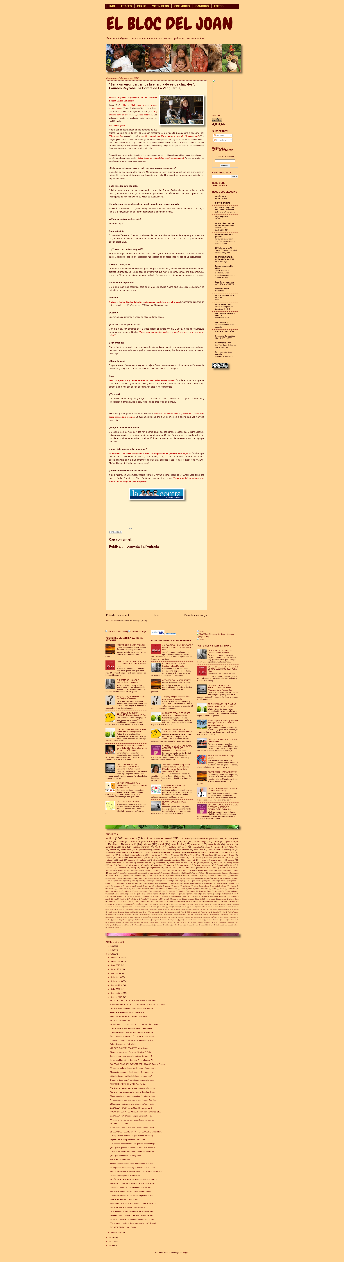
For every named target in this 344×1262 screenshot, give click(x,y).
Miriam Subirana (137, 855)
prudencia (204, 909)
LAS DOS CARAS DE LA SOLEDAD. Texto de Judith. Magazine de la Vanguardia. (128, 766)
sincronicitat (216, 896)
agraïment (109, 855)
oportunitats (184, 865)
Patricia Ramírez (140, 847)
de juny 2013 (116, 981)
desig (120, 878)
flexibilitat (198, 902)
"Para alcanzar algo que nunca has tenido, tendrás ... (132, 1008)
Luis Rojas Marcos (204, 912)
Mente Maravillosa (113, 863)
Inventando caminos (224, 282)
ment (216, 920)
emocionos (129, 878)
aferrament (138, 857)
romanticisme (234, 909)
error (190, 894)
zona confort (167, 881)
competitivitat (220, 883)
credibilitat (108, 917)
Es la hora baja (221, 262)
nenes (118, 922)
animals (166, 899)
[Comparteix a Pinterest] (120, 532)
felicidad (189, 902)
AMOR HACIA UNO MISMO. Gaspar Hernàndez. (130, 1191)
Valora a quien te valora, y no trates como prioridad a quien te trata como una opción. (223, 723)
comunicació (126, 850)
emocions (130, 838)
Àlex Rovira (177, 844)
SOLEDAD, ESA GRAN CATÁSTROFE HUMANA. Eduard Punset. (137, 1064)
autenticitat (218, 878)
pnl (189, 909)
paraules (155, 896)
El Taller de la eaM (223, 248)
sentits (122, 912)
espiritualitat (201, 907)
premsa (172, 841)
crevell (125, 917)
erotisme (172, 917)
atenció (141, 894)
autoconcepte (189, 899)
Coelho (121, 865)
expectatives (178, 902)
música (203, 860)
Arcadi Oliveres (111, 899)
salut (121, 860)
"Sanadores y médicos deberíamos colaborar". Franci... (133, 1223)
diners (183, 889)
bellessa (214, 904)
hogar (132, 920)
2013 (110, 954)
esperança (130, 886)
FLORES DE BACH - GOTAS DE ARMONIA (224, 258)
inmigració (155, 920)
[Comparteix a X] (115, 532)
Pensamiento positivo (225, 336)
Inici (156, 615)
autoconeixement (224, 870)
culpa (236, 870)
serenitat (164, 883)
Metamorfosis (221, 322)
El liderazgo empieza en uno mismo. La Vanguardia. (132, 1104)
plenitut (222, 922)
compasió (118, 907)
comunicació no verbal (179, 863)
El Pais (189, 904)
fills (195, 863)
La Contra (185, 838)
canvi (161, 844)
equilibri (191, 907)
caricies (149, 894)
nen (203, 873)
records (176, 886)
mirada (195, 873)
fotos (211, 894)
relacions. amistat (148, 925)
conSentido (220, 196)
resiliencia (194, 876)
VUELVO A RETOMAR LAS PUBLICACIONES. (173, 787)
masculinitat (174, 870)
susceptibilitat (131, 912)
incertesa (112, 873)
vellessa (233, 886)
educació (196, 847)
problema (196, 909)
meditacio (119, 883)
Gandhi (227, 891)
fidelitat (197, 894)
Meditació (207, 878)
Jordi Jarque (179, 881)
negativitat (111, 904)
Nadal (232, 865)
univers (236, 925)
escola (215, 881)
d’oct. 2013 (116, 965)
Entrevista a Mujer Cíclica (225, 212)
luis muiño (168, 878)
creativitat (166, 852)
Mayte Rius (196, 883)
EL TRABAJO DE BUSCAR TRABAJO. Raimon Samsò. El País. (132, 714)
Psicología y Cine (223, 343)
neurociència (127, 922)
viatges (162, 912)
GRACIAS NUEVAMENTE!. (128, 802)
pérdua (212, 909)
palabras (146, 896)
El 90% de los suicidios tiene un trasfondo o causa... (132, 1164)
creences (195, 844)
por (233, 850)
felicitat (147, 844)
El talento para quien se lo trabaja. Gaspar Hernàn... (132, 1215)
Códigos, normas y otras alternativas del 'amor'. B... (132, 1056)
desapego (111, 878)
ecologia (131, 860)
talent (140, 912)
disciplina (163, 907)
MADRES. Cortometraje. (120, 1160)
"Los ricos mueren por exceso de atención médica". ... (133, 1040)
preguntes (175, 896)
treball (211, 876)
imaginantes (179, 857)
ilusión (218, 902)
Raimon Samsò (123, 870)
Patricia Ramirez (233, 912)
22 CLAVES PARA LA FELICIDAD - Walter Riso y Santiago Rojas (131, 730)
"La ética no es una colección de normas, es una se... (133, 1152)
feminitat (139, 878)
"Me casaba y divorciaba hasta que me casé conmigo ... (134, 1144)
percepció (218, 863)
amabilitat (196, 881)
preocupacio (186, 896)
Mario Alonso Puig (192, 855)
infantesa (157, 870)
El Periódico (220, 865)
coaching (209, 855)
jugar (181, 920)
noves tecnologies (141, 891)
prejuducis (155, 891)
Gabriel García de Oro (206, 870)
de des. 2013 (116, 957)
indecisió (235, 902)
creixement (234, 876)
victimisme (202, 891)
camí (228, 904)
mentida (148, 886)
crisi (124, 847)
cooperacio (232, 883)
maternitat (127, 891)
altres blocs (191, 868)
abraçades (109, 868)
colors (110, 907)
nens (184, 870)
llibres (135, 852)
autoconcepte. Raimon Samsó (151, 914)
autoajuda (177, 868)
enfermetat (190, 860)
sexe (192, 870)
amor (121, 841)
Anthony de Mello (228, 868)
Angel (217, 300)
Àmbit (169, 850)
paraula (200, 922)
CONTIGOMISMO (222, 203)
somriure (182, 891)
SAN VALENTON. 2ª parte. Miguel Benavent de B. (131, 1108)
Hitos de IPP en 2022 (223, 338)
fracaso (225, 917)
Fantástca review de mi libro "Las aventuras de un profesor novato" (225, 241)
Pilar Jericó (159, 847)
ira (165, 870)
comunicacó (139, 907)
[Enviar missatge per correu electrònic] (130, 528)
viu (210, 891)
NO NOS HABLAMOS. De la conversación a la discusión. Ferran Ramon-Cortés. (132, 785)
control (236, 878)
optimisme (155, 868)
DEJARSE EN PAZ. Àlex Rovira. (123, 1227)
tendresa (235, 873)
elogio (197, 889)
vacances (191, 891)
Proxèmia (111, 914)
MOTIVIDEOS (160, 6)
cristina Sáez (234, 899)
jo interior (108, 883)
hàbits (223, 907)
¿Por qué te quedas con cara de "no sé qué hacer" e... (133, 1148)
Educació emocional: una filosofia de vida (224, 224)
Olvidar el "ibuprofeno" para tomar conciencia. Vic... (132, 1080)
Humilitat (123, 899)
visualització (109, 889)
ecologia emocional (172, 860)
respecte (131, 873)
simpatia (189, 925)
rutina (196, 896)
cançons (152, 876)
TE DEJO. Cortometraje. (120, 1020)
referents (137, 925)
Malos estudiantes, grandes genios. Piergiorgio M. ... (132, 1096)
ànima (117, 927)
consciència (123, 852)
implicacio (157, 878)
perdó (167, 909)
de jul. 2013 (116, 977)
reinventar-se (154, 855)
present (192, 852)
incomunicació (173, 876)
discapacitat (122, 902)
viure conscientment (159, 838)
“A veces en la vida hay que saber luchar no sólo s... (132, 1120)
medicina (122, 896)
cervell (184, 847)
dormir (177, 907)
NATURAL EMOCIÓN (224, 332)
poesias (230, 922)
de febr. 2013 (117, 997)
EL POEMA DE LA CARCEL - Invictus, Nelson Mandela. (129, 681)
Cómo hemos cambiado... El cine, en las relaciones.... (133, 1036)
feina (219, 917)
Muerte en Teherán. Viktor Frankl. (124, 1199)
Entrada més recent (117, 615)
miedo (223, 920)
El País (228, 838)
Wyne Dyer (198, 904)
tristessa (141, 873)
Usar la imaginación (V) (224, 356)
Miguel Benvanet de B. (158, 889)
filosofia (148, 878)
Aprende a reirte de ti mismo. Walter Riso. (128, 1012)
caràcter (205, 914)
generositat (209, 902)
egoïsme (177, 873)
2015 (110, 946)
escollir (205, 889)
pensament (157, 850)
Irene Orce (198, 850)
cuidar (138, 917)
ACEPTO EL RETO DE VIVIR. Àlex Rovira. (128, 1084)
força (204, 894)
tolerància (228, 925)
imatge (226, 902)
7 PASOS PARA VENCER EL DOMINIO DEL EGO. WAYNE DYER (137, 1004)
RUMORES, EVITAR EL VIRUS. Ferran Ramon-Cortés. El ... (135, 1112)
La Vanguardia (154, 841)
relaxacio (162, 904)
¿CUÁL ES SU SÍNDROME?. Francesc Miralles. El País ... (134, 1180)
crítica (110, 881)
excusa (168, 902)
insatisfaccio (232, 907)
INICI (112, 6)
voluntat (182, 904)
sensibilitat (205, 896)
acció (188, 881)
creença (117, 917)
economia (140, 902)
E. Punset (194, 857)
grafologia (124, 920)
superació (109, 852)
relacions (135, 841)
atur (166, 868)
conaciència (224, 914)
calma (222, 904)
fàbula (107, 920)
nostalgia (136, 922)
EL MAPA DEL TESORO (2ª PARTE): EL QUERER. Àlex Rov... (136, 1132)
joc (235, 894)
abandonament (155, 899)
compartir (206, 881)
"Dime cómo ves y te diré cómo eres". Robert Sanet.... (133, 1128)
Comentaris (221, 140)
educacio (150, 902)
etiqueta (205, 917)
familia (147, 870)
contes (108, 841)
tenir (146, 912)
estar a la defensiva (193, 917)
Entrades (220, 135)
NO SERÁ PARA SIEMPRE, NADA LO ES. (127, 1207)
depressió (118, 881)
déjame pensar (222, 216)
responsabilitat (222, 909)
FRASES (126, 6)
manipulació (120, 909)
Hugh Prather (142, 850)
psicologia (178, 878)
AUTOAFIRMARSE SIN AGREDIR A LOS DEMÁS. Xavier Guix (136, 1172)
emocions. (163, 917)
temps (151, 857)
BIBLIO (141, 6)
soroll (196, 925)
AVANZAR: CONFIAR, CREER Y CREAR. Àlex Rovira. (133, 1184)
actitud (109, 838)
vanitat (110, 927)
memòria (209, 920)
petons (215, 922)
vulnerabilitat (175, 883)
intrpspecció (109, 909)
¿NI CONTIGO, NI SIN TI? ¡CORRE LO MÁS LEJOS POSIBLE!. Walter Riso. (132, 663)
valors (111, 876)
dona (170, 907)
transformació (214, 852)
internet (141, 881)
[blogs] (200, 639)
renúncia (159, 925)
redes (122, 873)
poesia (167, 886)
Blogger (186, 1253)
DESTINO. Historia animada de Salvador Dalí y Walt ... (133, 1219)
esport (139, 886)
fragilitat (233, 917)
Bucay (121, 855)
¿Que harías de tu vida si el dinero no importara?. (131, 1076)
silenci (182, 925)
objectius (205, 863)
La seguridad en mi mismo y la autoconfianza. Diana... (133, 1168)
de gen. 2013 (117, 1232)
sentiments (154, 883)
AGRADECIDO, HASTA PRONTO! (131, 645)
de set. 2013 (116, 969)
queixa (187, 878)
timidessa (219, 925)
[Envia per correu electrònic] (110, 532)
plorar (183, 909)
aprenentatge (140, 876)
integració (173, 920)
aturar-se (170, 865)
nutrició (171, 922)
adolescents (134, 865)
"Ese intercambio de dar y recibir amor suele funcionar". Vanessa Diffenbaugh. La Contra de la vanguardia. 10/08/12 (176, 768)
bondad (200, 899)
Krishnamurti (191, 912)
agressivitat (208, 883)
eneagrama (118, 886)
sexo (164, 891)
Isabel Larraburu (144, 863)
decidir (107, 886)
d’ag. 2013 (115, 973)
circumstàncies (153, 873)
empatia (122, 868)
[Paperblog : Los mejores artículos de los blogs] (158, 634)
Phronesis (208, 857)
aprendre (127, 876)
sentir (148, 881)
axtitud (189, 914)
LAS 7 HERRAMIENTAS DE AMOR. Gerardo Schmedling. (223, 789)
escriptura (181, 917)
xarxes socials (123, 889)
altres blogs (200, 841)
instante (164, 920)
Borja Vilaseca (183, 850)
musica (128, 883)
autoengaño (164, 857)
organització (129, 904)
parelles (207, 922)
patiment (144, 860)
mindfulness (232, 920)
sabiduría (168, 925)
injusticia (146, 920)
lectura (188, 920)
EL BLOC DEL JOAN (169, 23)
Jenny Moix (229, 852)
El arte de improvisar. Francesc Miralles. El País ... (131, 1052)
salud (175, 925)
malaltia (108, 857)
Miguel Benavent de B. (214, 847)
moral (136, 909)
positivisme (121, 925)
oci (178, 922)
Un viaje (218, 219)
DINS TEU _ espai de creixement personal (224, 208)
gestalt (214, 889)
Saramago (120, 914)
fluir (133, 881)
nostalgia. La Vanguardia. (150, 922)
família (213, 917)
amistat (113, 850)
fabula (127, 881)
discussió (204, 868)
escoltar (161, 876)
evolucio (159, 902)
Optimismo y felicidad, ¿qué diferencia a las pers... (131, 1187)
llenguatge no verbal (113, 891)
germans (115, 920)
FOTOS (218, 6)
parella (230, 844)
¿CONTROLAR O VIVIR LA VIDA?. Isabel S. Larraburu (133, 1000)
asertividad (160, 863)
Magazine (158, 865)
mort (130, 896)
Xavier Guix (180, 852)
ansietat (132, 894)
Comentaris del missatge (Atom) (133, 621)
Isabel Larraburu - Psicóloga (223, 290)
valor (226, 896)
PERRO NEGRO (221, 198)
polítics (139, 904)
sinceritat (156, 881)
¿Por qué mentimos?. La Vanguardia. (126, 1156)
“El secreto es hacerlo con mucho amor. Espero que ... (133, 1068)
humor (222, 889)
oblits (120, 904)
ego (232, 855)
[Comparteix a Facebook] (118, 532)
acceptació (130, 844)
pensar (160, 909)
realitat (144, 883)
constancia (222, 899)
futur (217, 894)
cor (147, 907)
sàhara (223, 886)
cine (185, 841)
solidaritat (173, 847)
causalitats (159, 894)
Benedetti (218, 891)
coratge (233, 914)
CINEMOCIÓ (182, 6)
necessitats (109, 922)
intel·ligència (226, 894)
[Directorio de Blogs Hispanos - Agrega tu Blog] (218, 637)
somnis (231, 860)
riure (204, 876)
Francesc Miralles (150, 852)
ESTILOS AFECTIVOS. (120, 1124)
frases (216, 841)
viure (119, 876)
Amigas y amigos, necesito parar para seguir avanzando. (130, 698)
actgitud (128, 914)
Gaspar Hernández (226, 857)
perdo (185, 876)
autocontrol (167, 914)
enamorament (217, 860)
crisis (131, 917)
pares (215, 868)
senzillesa (205, 886)
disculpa (154, 917)
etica (216, 907)
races (129, 925)
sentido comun (112, 912)
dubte (131, 902)
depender (173, 889)
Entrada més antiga (195, 615)
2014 (110, 950)
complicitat (214, 914)
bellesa (207, 904)
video (114, 844)
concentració (210, 899)
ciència (156, 860)
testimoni (210, 925)
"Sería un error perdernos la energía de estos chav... (132, 1092)
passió (136, 883)
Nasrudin (216, 912)
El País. (181, 912)
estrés (146, 865)
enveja (182, 894)
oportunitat (144, 909)
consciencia (214, 844)
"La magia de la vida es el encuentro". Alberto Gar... (132, 1028)
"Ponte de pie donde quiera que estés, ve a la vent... (132, 1088)
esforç (133, 868)
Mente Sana (133, 899)
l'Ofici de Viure (110, 896)
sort (174, 904)
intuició (144, 868)
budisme (197, 914)
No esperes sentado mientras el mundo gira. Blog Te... (133, 1100)
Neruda (144, 899)
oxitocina (192, 922)
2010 (110, 1245)
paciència (158, 886)
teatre (203, 925)
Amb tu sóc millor (222, 318)
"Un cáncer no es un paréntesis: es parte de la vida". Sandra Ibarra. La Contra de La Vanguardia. (132, 748)
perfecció (165, 896)
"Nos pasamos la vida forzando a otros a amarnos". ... (133, 1211)
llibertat (187, 873)
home (139, 920)
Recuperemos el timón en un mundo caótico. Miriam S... (134, 1203)
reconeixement (150, 904)
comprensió (128, 907)
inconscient (232, 889)
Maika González (121, 894)
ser (169, 904)
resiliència (186, 886)
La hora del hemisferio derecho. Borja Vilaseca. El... (132, 1060)
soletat (129, 863)
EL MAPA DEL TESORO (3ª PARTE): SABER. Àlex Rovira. (134, 1024)
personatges (232, 841)
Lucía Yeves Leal (223, 304)
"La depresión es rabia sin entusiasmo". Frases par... (132, 1032)
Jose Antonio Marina (139, 889)
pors (111, 865)
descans (154, 907)
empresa (174, 894)
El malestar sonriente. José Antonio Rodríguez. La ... (132, 1072)
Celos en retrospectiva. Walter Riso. (125, 1176)
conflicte (228, 878)
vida (202, 852)
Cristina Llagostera (202, 865)
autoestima (111, 847)
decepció (146, 917)
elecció (184, 907)
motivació (109, 860)
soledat (215, 886)
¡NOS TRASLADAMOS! (224, 284)
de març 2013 (117, 993)
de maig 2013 (117, 985)
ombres (183, 922)
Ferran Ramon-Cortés (217, 850)
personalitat (175, 909)
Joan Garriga (222, 876)
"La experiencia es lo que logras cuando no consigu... (133, 1136)
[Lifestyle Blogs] (170, 634)
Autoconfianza (171, 912)
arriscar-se (137, 870)
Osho (223, 912)
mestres (129, 909)
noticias (163, 922)
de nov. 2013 (116, 961)
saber (196, 886)
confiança (222, 855)
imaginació (232, 881)
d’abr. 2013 (116, 989)
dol (167, 894)
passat (152, 909)
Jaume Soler (122, 857)
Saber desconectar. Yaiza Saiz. (123, 1044)
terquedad (153, 912)
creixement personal (207, 838)
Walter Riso (234, 847)
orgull (137, 896)
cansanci (236, 904)
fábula (223, 881)
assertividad (176, 899)
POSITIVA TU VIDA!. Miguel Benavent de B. (128, 1016)
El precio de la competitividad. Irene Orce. (128, 1140)
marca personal (198, 920)
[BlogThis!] (112, 532)
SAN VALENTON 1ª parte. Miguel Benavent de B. (131, 1116)
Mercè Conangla (172, 855)
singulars (225, 873)
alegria (136, 914)
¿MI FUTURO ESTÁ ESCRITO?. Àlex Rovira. (129, 1048)
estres (210, 907)
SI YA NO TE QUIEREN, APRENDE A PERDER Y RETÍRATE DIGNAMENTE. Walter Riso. (177, 748)
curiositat (111, 902)
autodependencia (179, 914)
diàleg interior (233, 863)
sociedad (172, 891)
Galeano (186, 883)
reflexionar (197, 878)
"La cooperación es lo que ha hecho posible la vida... (132, 1195)
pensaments (213, 873)
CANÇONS (202, 6)
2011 (110, 1241)
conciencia (166, 873)
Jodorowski (109, 870)
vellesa (233, 896)
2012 (110, 1237)
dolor (190, 889)
